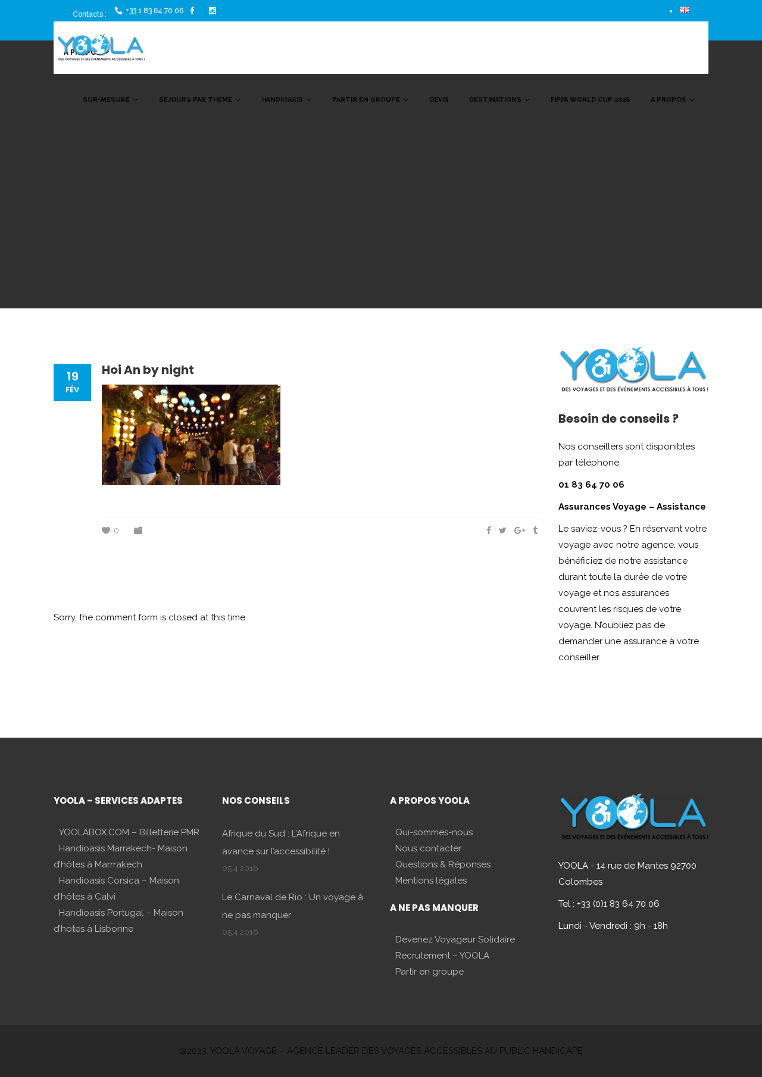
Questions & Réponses (443, 864)
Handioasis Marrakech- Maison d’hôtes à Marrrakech (121, 856)
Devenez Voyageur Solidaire (455, 939)
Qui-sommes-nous (434, 832)
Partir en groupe (429, 971)
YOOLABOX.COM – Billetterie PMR (129, 832)
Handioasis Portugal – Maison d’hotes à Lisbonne (118, 920)
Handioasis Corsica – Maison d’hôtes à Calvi (116, 888)
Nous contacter (428, 848)
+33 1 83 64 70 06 (154, 11)
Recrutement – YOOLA (442, 955)
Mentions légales (431, 880)
